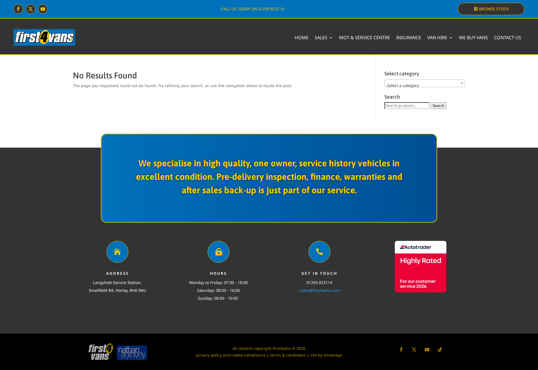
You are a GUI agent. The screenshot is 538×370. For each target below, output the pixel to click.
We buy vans (473, 37)
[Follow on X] (30, 9)
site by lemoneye (326, 355)
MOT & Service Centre (364, 37)
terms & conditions (288, 355)
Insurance (408, 37)
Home (302, 37)
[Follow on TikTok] (439, 349)
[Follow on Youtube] (43, 9)
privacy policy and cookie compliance (231, 355)
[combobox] (424, 83)
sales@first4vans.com (319, 290)
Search (438, 105)
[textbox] (425, 85)
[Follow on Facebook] (18, 9)
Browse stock (494, 8)
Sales (321, 37)
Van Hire (437, 37)
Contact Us (507, 37)
